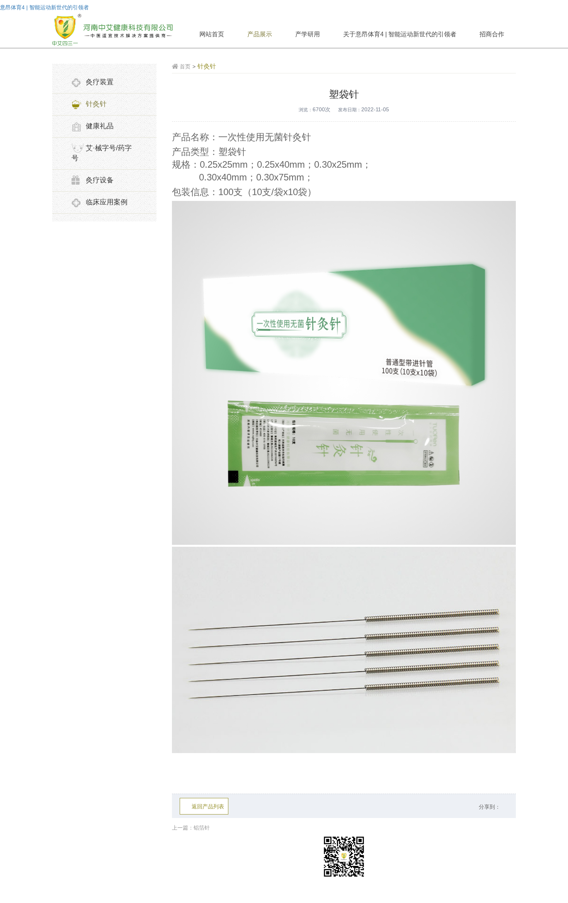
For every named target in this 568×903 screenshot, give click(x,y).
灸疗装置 (100, 82)
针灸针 (96, 104)
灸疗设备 (100, 180)
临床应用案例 (107, 202)
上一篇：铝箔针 (191, 828)
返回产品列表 (208, 806)
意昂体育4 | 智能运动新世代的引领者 (44, 7)
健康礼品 (100, 126)
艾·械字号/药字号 (101, 153)
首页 (185, 66)
